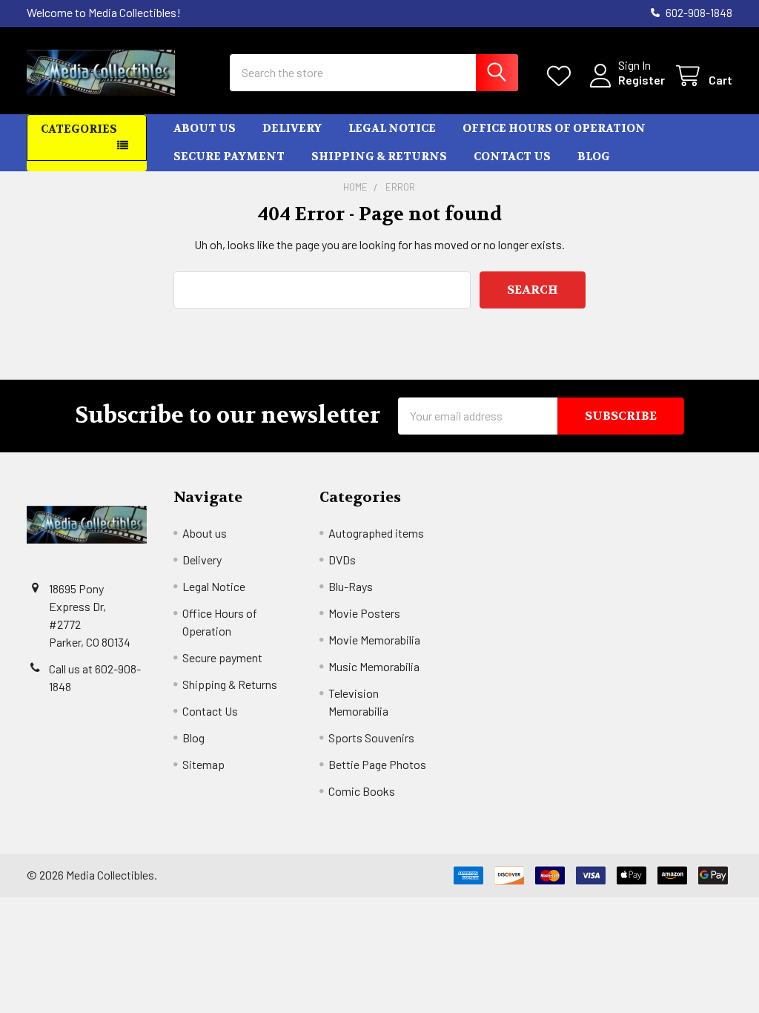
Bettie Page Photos (377, 764)
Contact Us (512, 156)
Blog (593, 156)
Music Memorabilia (374, 666)
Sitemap (203, 764)
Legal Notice (392, 128)
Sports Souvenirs (371, 737)
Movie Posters (364, 613)
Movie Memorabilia (374, 640)
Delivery (292, 128)
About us (204, 128)
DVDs (342, 559)
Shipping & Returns (379, 156)
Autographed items (376, 533)
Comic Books (361, 791)
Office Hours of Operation (554, 128)
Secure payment (229, 156)
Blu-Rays (350, 586)
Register (641, 80)
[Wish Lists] (562, 76)
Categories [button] (79, 129)
